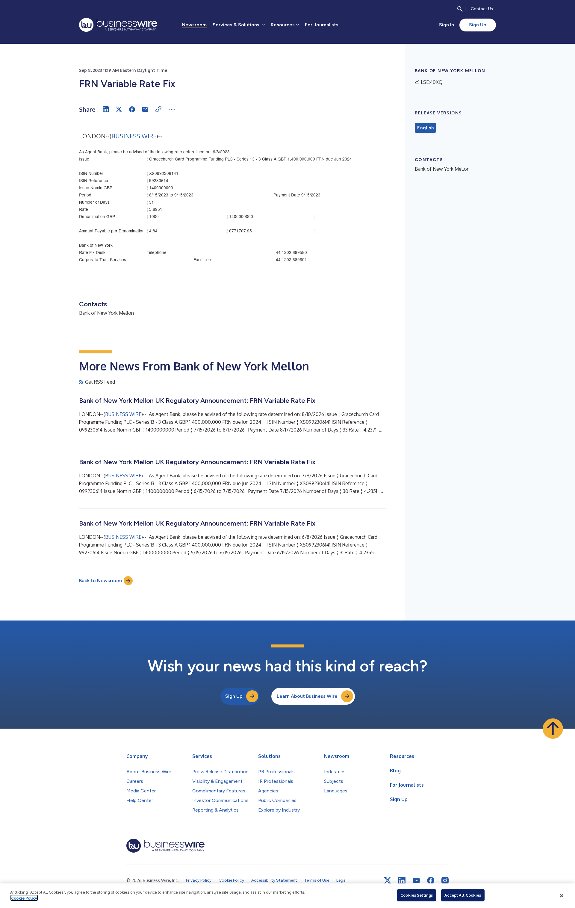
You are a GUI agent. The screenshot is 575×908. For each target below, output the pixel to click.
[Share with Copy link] (158, 109)
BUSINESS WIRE (133, 136)
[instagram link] (445, 880)
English (425, 128)
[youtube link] (416, 880)
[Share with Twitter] (119, 109)
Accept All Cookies (462, 895)
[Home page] (118, 25)
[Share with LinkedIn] (106, 109)
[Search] (460, 9)
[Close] (561, 895)
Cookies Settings (416, 895)
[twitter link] (387, 880)
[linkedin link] (401, 880)
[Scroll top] (553, 728)
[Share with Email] (145, 109)
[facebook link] (430, 880)
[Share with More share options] (171, 109)
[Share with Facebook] (132, 109)
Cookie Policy (24, 897)
